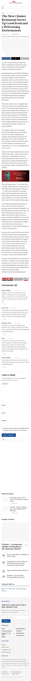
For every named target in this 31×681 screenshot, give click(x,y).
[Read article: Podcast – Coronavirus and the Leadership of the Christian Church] (15, 532)
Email (4, 413)
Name (4, 405)
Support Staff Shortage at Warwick (17, 570)
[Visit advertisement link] (15, 279)
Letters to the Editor (6, 633)
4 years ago (14, 503)
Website (4, 420)
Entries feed (5, 647)
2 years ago (16, 357)
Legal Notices (16, 673)
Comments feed (6, 649)
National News (20, 628)
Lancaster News (11, 13)
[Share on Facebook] (6, 58)
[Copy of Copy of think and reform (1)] (15, 176)
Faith (3, 628)
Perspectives (20, 633)
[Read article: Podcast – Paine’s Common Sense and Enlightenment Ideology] (5, 508)
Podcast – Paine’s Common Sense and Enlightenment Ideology (18, 508)
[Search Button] (28, 2)
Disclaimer (4, 672)
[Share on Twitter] (15, 58)
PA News (19, 631)
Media (3, 636)
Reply (4, 303)
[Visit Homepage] (15, 2)
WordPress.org (6, 652)
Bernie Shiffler (6, 357)
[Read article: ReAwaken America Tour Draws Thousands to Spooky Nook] (5, 499)
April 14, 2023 (15, 34)
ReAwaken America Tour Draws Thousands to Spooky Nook (19, 499)
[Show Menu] (2, 2)
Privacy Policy (5, 673)
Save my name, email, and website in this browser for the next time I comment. (16, 429)
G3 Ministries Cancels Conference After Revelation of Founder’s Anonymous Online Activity (17, 563)
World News (20, 635)
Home (3, 13)
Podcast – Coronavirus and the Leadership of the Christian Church (12, 546)
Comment (5, 384)
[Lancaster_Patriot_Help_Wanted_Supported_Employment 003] (15, 464)
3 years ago (16, 290)
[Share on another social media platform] (25, 58)
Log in (3, 644)
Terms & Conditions (15, 672)
